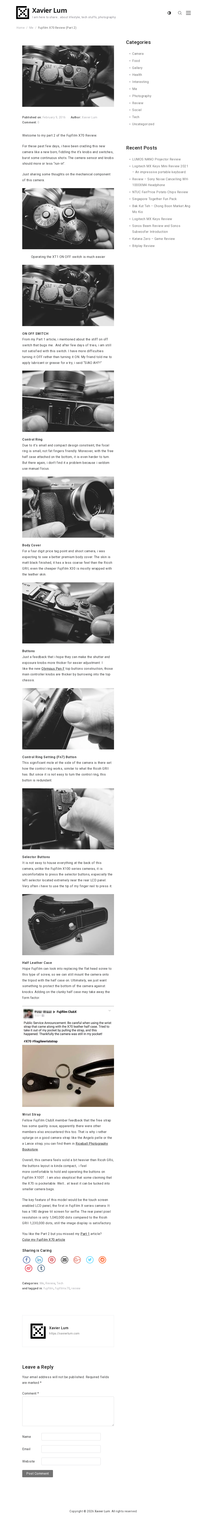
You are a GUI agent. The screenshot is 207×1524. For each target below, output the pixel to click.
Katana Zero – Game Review (153, 239)
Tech (60, 1283)
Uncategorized (143, 124)
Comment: (30, 122)
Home (21, 27)
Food (136, 61)
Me (31, 27)
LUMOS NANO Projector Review (156, 159)
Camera (138, 54)
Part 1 (85, 1234)
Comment (30, 1393)
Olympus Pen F (52, 669)
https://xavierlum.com (64, 1333)
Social (137, 110)
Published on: (32, 117)
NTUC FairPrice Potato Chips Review (160, 192)
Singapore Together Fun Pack (154, 199)
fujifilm (48, 1288)
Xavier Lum (49, 10)
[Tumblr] (41, 1268)
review (75, 1288)
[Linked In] (39, 1259)
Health (137, 75)
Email (26, 1449)
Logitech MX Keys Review (152, 219)
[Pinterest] (52, 1259)
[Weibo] (28, 1268)
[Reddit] (102, 1259)
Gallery (137, 68)
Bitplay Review (143, 246)
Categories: (31, 1283)
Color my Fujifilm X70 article (43, 1240)
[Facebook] (26, 1259)
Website (28, 1461)
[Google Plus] (77, 1259)
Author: (76, 117)
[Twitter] (90, 1259)
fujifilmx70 (62, 1288)
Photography (141, 96)
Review (50, 1283)
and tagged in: (32, 1288)
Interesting (140, 82)
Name (26, 1437)
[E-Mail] (64, 1259)
